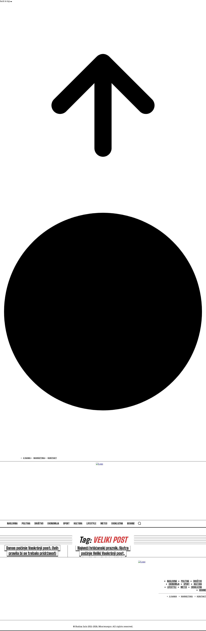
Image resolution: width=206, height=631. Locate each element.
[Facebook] (2, 458)
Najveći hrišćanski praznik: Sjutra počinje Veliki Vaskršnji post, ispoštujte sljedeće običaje (103, 553)
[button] (139, 523)
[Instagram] (8, 458)
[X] (15, 458)
